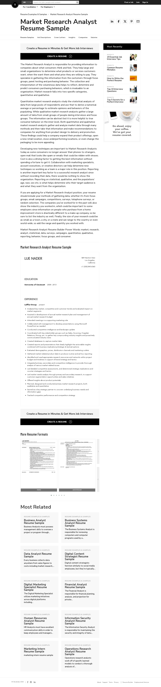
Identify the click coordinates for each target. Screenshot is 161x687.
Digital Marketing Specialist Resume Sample (35, 587)
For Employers (47, 7)
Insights (72, 37)
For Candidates (29, 7)
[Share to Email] (138, 21)
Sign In (145, 2)
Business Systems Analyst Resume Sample (76, 523)
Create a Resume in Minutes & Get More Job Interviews (60, 48)
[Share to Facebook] (118, 21)
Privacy (116, 682)
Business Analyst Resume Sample (35, 521)
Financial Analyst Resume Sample (76, 586)
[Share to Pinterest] (131, 21)
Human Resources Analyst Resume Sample (35, 620)
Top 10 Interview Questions (115, 90)
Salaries (94, 37)
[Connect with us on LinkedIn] (35, 682)
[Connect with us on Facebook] (27, 682)
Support (104, 682)
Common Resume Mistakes (115, 68)
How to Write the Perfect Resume (115, 79)
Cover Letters (59, 37)
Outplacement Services (141, 682)
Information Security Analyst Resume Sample (78, 620)
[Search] (77, 2)
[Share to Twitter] (125, 21)
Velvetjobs (15, 4)
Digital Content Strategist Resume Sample (76, 556)
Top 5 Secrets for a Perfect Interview (116, 101)
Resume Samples (27, 37)
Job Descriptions (44, 37)
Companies (82, 37)
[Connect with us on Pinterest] (31, 682)
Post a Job (128, 2)
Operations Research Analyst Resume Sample (78, 651)
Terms (111, 682)
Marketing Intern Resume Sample (34, 650)
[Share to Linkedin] (112, 21)
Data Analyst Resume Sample (38, 555)
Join (138, 2)
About (99, 682)
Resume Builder (128, 682)
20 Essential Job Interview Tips (114, 58)
